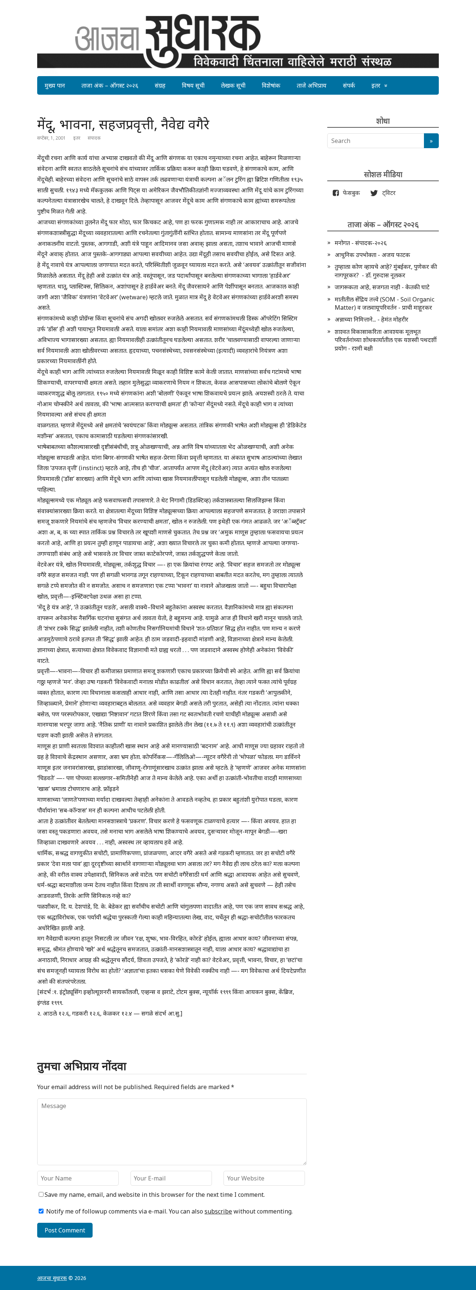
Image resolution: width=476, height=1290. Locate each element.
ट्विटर (387, 193)
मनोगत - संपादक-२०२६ (361, 243)
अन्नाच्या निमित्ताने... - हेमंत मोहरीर (371, 319)
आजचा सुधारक (52, 1277)
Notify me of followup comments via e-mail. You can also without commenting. (169, 1211)
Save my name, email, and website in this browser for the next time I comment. (155, 1194)
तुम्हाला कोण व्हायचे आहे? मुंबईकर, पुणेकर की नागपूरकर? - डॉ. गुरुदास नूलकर (386, 271)
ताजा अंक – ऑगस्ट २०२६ (109, 85)
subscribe (218, 1211)
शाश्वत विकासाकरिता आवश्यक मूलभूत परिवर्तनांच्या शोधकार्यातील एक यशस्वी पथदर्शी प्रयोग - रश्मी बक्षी (386, 340)
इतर (376, 85)
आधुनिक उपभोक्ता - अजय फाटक (372, 255)
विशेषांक (271, 85)
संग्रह (160, 85)
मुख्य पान (55, 85)
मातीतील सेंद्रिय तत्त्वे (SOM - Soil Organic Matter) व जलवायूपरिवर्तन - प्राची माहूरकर (384, 303)
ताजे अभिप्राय (312, 85)
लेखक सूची (233, 85)
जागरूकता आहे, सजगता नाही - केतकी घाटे (382, 287)
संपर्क (349, 85)
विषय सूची (193, 85)
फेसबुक (350, 193)
